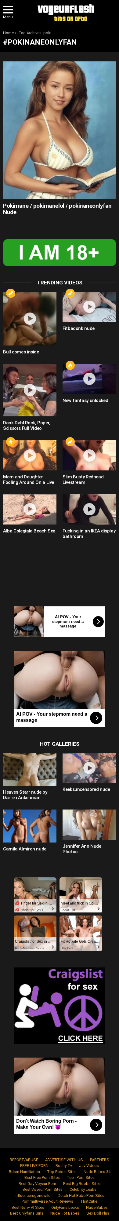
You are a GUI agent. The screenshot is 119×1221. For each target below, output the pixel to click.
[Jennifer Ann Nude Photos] (89, 825)
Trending (10, 293)
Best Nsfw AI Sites (28, 1207)
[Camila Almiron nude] (29, 826)
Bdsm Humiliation (24, 1171)
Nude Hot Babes (64, 1213)
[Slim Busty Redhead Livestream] (89, 455)
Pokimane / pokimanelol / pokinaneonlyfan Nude (57, 209)
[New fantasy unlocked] (89, 379)
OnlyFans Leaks (65, 1207)
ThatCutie (88, 1201)
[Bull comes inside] (29, 318)
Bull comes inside (21, 352)
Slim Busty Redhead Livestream (83, 479)
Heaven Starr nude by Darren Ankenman (25, 794)
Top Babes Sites (62, 1171)
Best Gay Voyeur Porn (37, 1183)
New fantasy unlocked (85, 400)
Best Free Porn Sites (42, 1177)
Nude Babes (97, 1207)
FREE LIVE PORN (34, 1165)
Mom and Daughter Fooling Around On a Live (28, 479)
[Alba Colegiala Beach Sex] (29, 509)
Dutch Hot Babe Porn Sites (81, 1195)
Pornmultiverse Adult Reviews (47, 1201)
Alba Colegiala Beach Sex (29, 531)
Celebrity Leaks (83, 1189)
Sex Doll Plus (97, 1213)
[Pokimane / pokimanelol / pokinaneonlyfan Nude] (59, 130)
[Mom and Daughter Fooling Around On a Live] (29, 455)
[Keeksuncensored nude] (89, 768)
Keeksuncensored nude (86, 789)
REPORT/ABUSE (24, 1159)
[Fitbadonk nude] (89, 307)
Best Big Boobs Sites (82, 1183)
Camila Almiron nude (24, 849)
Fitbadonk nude (79, 328)
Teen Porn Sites (81, 1177)
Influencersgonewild (33, 1195)
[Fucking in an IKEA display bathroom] (89, 509)
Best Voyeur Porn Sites (43, 1189)
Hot (70, 365)
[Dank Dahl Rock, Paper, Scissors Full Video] (29, 390)
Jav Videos (89, 1165)
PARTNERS (99, 1159)
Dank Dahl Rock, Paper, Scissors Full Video (26, 425)
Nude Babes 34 (97, 1171)
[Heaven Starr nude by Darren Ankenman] (29, 769)
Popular (10, 441)
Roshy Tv (64, 1165)
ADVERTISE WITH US (64, 1159)
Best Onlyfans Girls (26, 1213)
